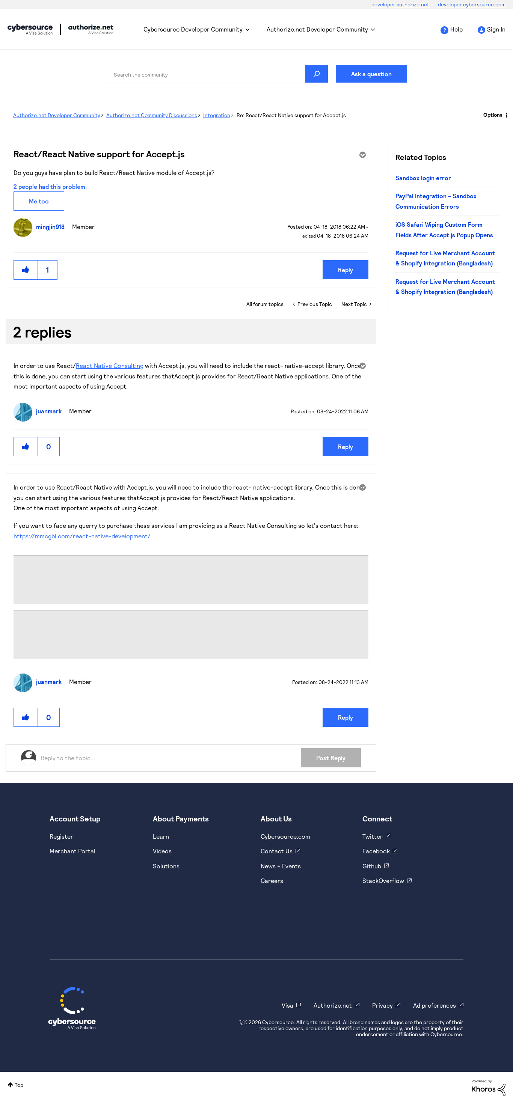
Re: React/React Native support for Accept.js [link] (291, 115)
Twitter (372, 836)
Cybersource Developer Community (30, 29)
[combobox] (217, 74)
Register (61, 836)
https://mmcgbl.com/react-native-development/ (82, 535)
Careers (272, 880)
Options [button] (492, 115)
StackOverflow (383, 880)
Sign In (496, 29)
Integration (216, 115)
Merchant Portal (72, 850)
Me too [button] (39, 201)
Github (371, 865)
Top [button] (19, 1085)
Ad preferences (434, 1005)
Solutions (166, 865)
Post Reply (331, 757)
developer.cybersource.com (471, 4)
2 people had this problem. (50, 186)
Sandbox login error (423, 177)
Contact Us (277, 850)
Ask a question (371, 73)
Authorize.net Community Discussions (151, 115)
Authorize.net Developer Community (317, 29)
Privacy (382, 1005)
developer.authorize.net (400, 4)
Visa (287, 1005)
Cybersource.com (285, 836)
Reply (345, 269)
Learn (161, 836)
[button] (26, 270)
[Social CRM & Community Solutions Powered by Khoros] (488, 1087)
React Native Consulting (109, 365)
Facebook (376, 850)
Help (456, 29)
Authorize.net (333, 1005)
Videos (162, 850)
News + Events (281, 865)
